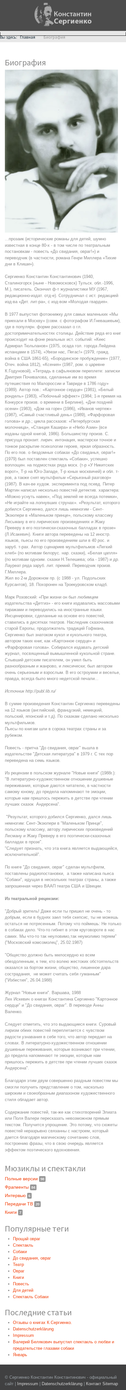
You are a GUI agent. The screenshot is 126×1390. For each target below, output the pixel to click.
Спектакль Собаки (30, 1296)
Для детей (23, 1290)
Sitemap (110, 1383)
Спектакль (23, 1245)
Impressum (27, 1383)
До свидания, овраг (32, 1258)
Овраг (19, 1271)
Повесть (21, 1283)
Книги (13, 1212)
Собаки (20, 1251)
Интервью (17, 1195)
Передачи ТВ (22, 1203)
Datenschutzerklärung (63, 1383)
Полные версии (24, 1178)
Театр (18, 1264)
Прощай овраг (26, 1238)
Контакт (93, 1383)
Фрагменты (20, 1187)
